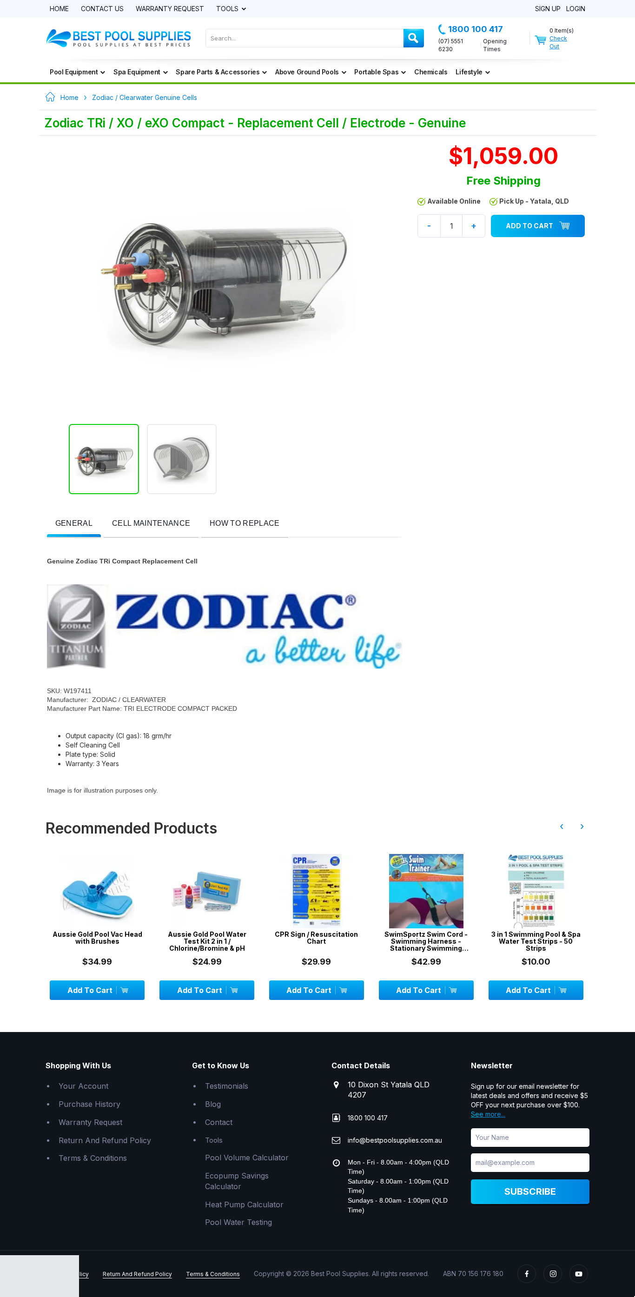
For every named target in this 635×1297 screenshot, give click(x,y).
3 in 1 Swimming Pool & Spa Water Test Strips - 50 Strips (536, 941)
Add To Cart (529, 226)
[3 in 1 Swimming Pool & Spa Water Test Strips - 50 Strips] (536, 891)
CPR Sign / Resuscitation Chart (316, 938)
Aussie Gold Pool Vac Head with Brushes (97, 938)
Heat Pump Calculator (244, 1204)
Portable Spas (376, 72)
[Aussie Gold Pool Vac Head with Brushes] (97, 891)
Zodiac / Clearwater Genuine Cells (144, 97)
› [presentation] (582, 826)
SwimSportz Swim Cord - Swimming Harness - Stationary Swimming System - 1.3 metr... (426, 941)
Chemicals (430, 72)
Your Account (83, 1086)
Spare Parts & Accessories (217, 72)
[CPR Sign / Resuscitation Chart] (316, 891)
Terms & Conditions (93, 1158)
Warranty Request (170, 9)
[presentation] (74, 523)
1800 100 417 (475, 29)
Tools (228, 9)
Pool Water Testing (238, 1222)
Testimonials (226, 1086)
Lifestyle (469, 72)
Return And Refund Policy (105, 1140)
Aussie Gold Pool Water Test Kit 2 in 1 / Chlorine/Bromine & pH (207, 941)
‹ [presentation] (561, 826)
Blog (213, 1104)
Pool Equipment (74, 72)
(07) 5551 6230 (450, 45)
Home (59, 9)
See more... (488, 1114)
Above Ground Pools (307, 72)
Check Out (558, 42)
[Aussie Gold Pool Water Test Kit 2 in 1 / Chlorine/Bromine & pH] (206, 891)
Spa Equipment (136, 72)
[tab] (74, 524)
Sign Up (548, 9)
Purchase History (89, 1104)
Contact (218, 1122)
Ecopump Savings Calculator (237, 1181)
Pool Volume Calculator (247, 1157)
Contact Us (102, 9)
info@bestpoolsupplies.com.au (395, 1140)
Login (575, 9)
